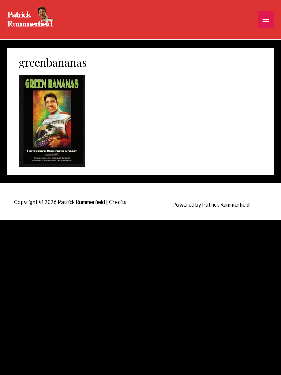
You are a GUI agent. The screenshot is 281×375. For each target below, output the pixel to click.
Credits (118, 202)
